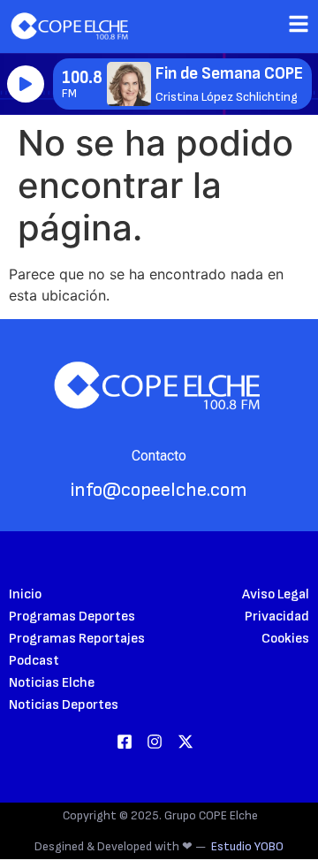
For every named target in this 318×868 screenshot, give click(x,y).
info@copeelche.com (159, 490)
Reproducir (25, 84)
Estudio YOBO (247, 846)
